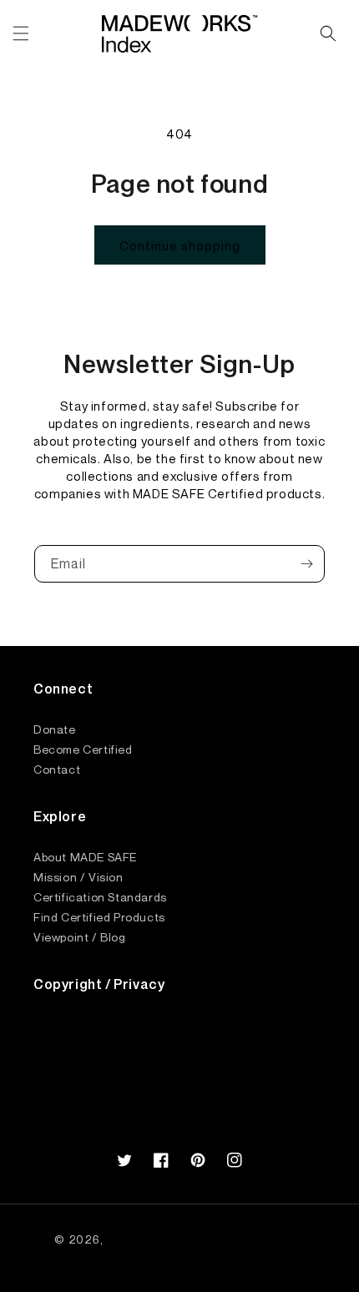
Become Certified (83, 748)
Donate (54, 728)
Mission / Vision (78, 876)
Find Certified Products (99, 916)
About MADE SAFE (85, 856)
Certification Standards (100, 896)
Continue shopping (179, 245)
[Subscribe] (306, 563)
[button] (21, 33)
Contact (56, 768)
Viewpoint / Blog (79, 936)
